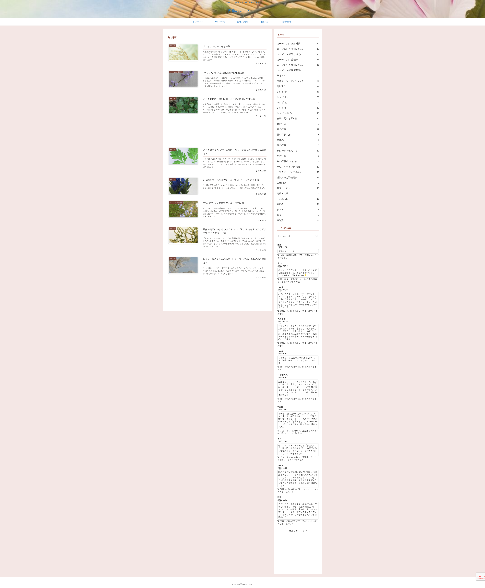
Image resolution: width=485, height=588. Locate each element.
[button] (316, 236)
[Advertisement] (217, 129)
